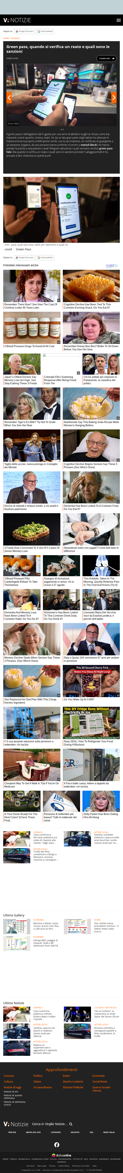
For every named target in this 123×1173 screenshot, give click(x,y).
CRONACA (15, 38)
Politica (37, 1075)
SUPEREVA (61, 1162)
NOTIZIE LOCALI (101, 832)
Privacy (52, 1166)
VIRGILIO (13, 1159)
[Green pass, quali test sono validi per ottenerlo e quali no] (61, 210)
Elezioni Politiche (73, 1087)
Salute (37, 1081)
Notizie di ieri (11, 1091)
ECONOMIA (38, 920)
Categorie (56, 1132)
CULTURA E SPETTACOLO (105, 1008)
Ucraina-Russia (42, 1087)
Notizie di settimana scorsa (14, 1103)
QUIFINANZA (104, 1159)
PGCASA (53, 1159)
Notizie (20, 1124)
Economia (99, 1075)
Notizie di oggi (12, 1087)
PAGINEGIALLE (24, 1159)
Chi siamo (30, 1166)
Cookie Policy (63, 1166)
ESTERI (97, 920)
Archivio (75, 1132)
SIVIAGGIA (93, 1159)
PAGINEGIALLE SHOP (40, 1159)
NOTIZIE (20, 20)
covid (8, 249)
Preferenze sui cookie (81, 1166)
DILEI (86, 1159)
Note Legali (41, 1166)
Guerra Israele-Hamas (102, 1089)
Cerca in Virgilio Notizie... (50, 1124)
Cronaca (9, 1075)
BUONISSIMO (115, 1159)
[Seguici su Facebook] (56, 1146)
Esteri (66, 1075)
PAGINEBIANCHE (64, 1159)
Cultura (8, 1081)
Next (114, 97)
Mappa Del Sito (33, 1132)
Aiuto (95, 1166)
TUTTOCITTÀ (78, 1159)
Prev (9, 97)
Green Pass (23, 249)
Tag (91, 1132)
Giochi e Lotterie (73, 1081)
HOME (6, 38)
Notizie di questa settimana (13, 1097)
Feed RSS (12, 1132)
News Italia (109, 1132)
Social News (100, 1081)
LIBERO (5, 1159)
